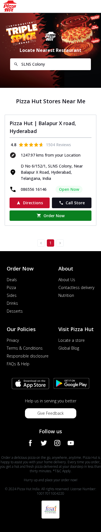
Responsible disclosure (28, 356)
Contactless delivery (76, 287)
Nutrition (66, 295)
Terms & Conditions (25, 348)
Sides (12, 295)
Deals (12, 279)
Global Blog (68, 348)
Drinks (12, 303)
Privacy (13, 340)
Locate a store (71, 340)
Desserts (15, 311)
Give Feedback (50, 413)
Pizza (11, 287)
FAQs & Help (18, 363)
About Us (66, 279)
